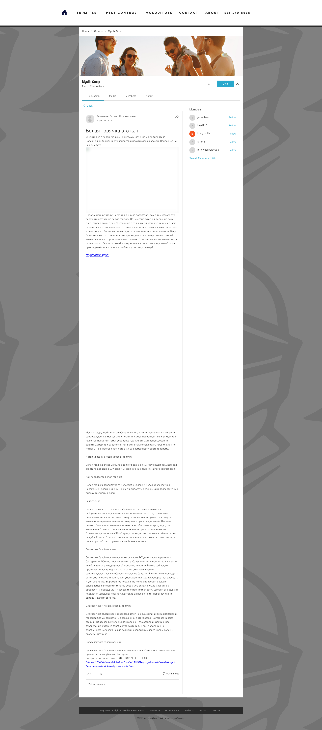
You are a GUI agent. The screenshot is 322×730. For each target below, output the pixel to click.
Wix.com (179, 718)
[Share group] (238, 84)
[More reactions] (99, 674)
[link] (93, 96)
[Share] (177, 117)
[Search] (209, 84)
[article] (132, 402)
